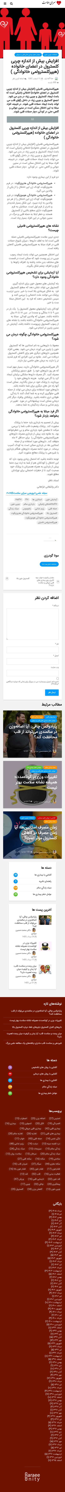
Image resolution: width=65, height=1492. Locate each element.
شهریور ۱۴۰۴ (56, 1230)
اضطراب (21, 1118)
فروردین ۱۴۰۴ (56, 1245)
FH (26, 499)
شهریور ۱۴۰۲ (56, 1290)
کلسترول (17, 1189)
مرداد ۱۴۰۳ (57, 1261)
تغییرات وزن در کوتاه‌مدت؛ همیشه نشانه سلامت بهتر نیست (25, 946)
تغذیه (32, 1133)
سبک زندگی (14, 509)
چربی (25, 1184)
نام (57, 644)
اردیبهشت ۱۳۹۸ (55, 1391)
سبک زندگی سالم (50, 1154)
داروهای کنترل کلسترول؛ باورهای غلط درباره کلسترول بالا (37, 1027)
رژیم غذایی (39, 509)
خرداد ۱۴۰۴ (57, 1239)
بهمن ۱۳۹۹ (57, 1331)
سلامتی (54, 1159)
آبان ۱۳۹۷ (57, 1410)
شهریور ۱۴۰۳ (56, 1258)
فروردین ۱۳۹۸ (56, 1394)
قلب (36, 1174)
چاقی (38, 1184)
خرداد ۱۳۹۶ (57, 1451)
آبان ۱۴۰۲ (58, 1283)
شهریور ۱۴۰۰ (56, 1309)
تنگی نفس (53, 1138)
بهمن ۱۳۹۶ (57, 1429)
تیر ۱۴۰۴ (58, 1236)
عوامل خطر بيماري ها (34, 767)
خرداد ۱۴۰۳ (57, 1268)
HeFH (18, 499)
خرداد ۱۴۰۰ (57, 1318)
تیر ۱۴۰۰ (58, 1315)
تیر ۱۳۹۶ (58, 1448)
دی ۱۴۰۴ (58, 1220)
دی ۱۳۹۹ (58, 1334)
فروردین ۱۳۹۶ (56, 1457)
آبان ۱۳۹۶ (57, 1438)
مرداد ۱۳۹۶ (57, 1444)
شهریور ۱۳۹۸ (56, 1378)
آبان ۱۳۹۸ (57, 1372)
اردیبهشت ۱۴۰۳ (55, 1271)
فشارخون (53, 1169)
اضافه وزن (38, 1118)
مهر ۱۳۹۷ (58, 1413)
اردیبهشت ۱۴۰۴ (55, 1242)
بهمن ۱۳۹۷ (57, 1400)
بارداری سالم (29, 504)
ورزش (19, 1179)
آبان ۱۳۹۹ (57, 1337)
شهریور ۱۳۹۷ (56, 1416)
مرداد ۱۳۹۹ (57, 1346)
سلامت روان (13, 1154)
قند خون (54, 1179)
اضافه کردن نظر (18, 78)
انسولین (25, 1123)
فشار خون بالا (17, 1169)
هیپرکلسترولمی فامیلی (47, 522)
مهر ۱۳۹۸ (58, 1375)
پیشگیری (53, 1184)
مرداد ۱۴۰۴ (57, 1233)
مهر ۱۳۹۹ (58, 1340)
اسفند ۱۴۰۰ (57, 1305)
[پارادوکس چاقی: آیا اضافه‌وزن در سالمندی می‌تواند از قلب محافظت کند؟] (32, 734)
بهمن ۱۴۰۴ (57, 1217)
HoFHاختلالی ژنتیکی (47, 504)
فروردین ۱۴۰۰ (56, 1324)
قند (24, 1174)
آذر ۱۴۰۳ (58, 1249)
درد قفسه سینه (51, 1144)
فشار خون (36, 1169)
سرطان (31, 1154)
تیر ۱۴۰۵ (58, 1214)
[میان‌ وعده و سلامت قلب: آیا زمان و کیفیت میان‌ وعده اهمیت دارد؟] (45, 969)
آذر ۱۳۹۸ (58, 1369)
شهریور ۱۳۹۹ (56, 1343)
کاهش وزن (34, 1189)
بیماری (10, 1123)
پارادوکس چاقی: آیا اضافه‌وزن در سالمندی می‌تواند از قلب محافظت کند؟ (25, 921)
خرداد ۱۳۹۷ (57, 1422)
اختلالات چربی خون (50, 54)
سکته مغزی (52, 1164)
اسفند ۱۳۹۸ (57, 1359)
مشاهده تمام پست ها (49, 564)
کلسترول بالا (52, 513)
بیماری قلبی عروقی (30, 1128)
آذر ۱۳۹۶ (58, 1435)
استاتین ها (37, 499)
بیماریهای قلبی (50, 717)
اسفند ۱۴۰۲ (57, 1274)
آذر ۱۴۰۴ (58, 1223)
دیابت (33, 1144)
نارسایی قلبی (36, 1179)
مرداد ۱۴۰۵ (57, 1211)
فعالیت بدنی (52, 1174)
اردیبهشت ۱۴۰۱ (55, 1302)
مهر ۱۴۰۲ (58, 1286)
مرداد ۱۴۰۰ (57, 1312)
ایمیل (56, 656)
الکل (39, 1123)
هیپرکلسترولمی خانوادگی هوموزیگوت (41, 518)
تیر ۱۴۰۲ (58, 1296)
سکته (40, 1159)
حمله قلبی (52, 509)
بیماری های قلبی (50, 1133)
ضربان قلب (20, 1164)
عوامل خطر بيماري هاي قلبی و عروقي (28, 54)
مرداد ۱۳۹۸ (57, 1381)
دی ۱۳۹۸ (58, 1365)
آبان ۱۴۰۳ (57, 1252)
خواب (19, 1138)
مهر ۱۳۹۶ (58, 1441)
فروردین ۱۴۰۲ (56, 1299)
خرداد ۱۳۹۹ (57, 1353)
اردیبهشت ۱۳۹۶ (55, 1454)
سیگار (36, 1164)
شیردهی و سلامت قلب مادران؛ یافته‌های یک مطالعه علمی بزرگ (34, 1043)
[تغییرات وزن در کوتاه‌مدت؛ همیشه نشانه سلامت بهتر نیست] (32, 785)
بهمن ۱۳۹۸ (57, 1362)
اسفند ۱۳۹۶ (57, 1425)
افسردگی (54, 1123)
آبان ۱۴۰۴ (58, 1227)
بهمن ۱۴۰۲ (57, 1277)
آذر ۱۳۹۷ (58, 1407)
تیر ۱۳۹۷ (58, 1419)
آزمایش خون (51, 499)
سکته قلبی (24, 1159)
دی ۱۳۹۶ (58, 1432)
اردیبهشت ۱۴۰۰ (55, 1321)
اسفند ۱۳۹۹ (57, 1328)
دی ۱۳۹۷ (58, 1403)
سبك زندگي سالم (37, 717)
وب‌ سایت (55, 667)
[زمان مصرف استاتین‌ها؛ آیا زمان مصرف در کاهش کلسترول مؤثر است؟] (32, 835)
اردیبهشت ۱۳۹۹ (55, 1356)
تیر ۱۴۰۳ (58, 1264)
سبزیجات (35, 1149)
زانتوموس (27, 509)
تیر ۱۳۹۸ (58, 1384)
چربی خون (15, 504)
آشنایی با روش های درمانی (46, 818)
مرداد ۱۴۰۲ (57, 1293)
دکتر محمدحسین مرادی (43, 751)
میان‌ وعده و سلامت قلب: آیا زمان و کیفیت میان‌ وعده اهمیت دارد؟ (25, 969)
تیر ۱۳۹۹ (58, 1350)
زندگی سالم (53, 1149)
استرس (54, 1118)
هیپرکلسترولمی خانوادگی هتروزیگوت (27, 513)
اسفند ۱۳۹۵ (57, 1460)
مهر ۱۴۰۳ (58, 1255)
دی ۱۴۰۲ (58, 1280)
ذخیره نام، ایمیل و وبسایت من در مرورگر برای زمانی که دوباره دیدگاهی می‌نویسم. (32, 683)
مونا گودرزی (49, 78)
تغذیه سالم (15, 1133)
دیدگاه (55, 606)
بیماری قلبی (52, 1128)
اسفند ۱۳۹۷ (57, 1397)
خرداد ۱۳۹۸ (57, 1388)
